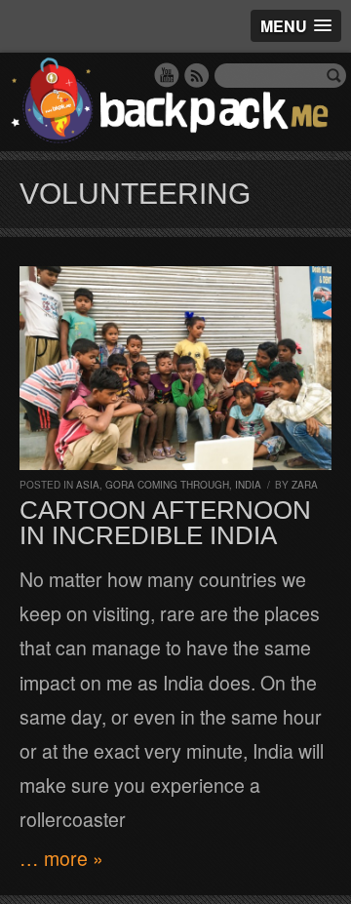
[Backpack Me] (175, 102)
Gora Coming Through (167, 484)
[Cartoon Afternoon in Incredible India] (176, 368)
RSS (197, 75)
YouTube (166, 75)
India (248, 484)
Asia (87, 484)
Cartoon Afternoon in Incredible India (165, 522)
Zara (305, 484)
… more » (61, 858)
